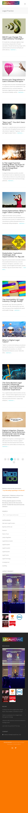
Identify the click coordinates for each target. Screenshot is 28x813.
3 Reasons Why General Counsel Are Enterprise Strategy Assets (13, 721)
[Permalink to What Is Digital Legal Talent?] (14, 329)
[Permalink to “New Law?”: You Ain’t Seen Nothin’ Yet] (14, 111)
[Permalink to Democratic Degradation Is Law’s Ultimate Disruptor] (14, 69)
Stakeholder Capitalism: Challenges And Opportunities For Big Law (13, 255)
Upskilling (4, 565)
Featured (4, 530)
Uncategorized (5, 562)
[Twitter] (15, 747)
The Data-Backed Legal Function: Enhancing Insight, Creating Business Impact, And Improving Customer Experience (13, 386)
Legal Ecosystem (6, 548)
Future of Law (5, 534)
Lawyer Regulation (6, 537)
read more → (13, 49)
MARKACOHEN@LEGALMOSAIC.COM (12, 734)
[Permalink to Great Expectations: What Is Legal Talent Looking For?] (14, 200)
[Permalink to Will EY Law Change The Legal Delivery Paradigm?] (14, 26)
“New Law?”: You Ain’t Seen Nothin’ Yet (13, 123)
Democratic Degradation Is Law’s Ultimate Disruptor (13, 80)
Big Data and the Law (7, 526)
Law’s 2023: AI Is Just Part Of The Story (11, 726)
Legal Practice (5, 555)
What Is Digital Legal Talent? (11, 341)
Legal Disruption (6, 544)
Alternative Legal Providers (8, 523)
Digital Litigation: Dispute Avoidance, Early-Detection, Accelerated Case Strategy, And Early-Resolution (13, 433)
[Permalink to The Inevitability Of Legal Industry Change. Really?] (14, 288)
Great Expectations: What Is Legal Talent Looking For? (14, 211)
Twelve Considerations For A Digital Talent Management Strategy (12, 716)
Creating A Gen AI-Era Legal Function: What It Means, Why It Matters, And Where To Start (12, 710)
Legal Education (6, 551)
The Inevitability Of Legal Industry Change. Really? (12, 300)
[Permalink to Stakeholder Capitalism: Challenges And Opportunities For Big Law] (14, 242)
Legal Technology (6, 558)
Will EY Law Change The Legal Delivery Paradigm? (12, 38)
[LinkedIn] (12, 747)
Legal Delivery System (7, 541)
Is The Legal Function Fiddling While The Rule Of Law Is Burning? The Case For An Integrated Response (13, 166)
